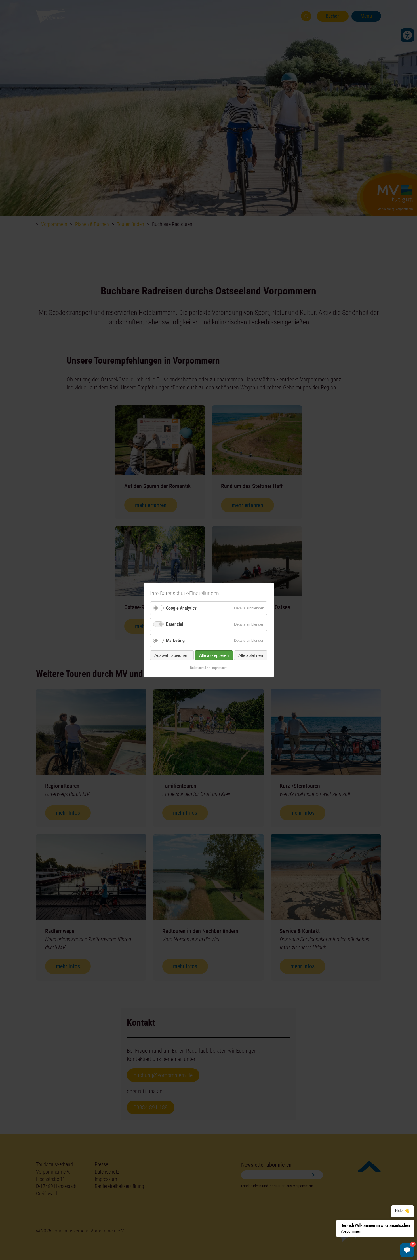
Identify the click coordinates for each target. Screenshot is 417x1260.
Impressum (219, 667)
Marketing (175, 640)
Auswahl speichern (171, 655)
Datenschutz (199, 667)
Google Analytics (181, 608)
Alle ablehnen (250, 655)
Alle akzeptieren (214, 655)
